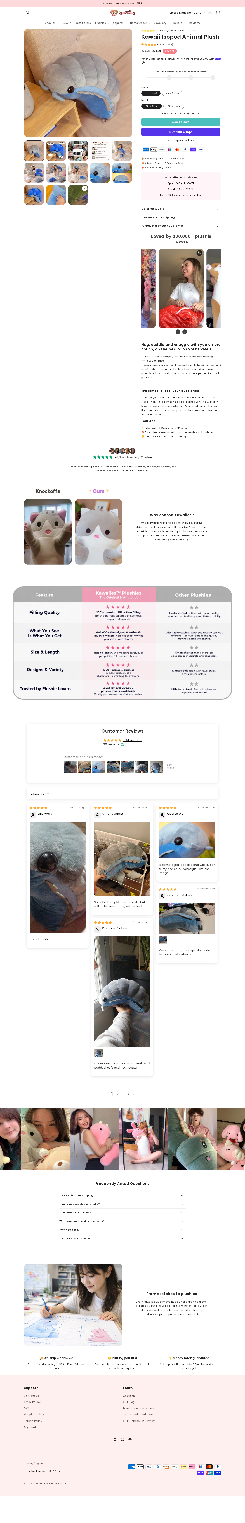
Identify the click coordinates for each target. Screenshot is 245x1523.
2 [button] (118, 1094)
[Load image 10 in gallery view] (122, 173)
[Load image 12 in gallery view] (56, 195)
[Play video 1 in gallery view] (78, 195)
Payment (30, 1427)
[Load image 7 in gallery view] (56, 173)
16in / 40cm (174, 106)
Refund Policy (33, 1421)
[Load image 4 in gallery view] (100, 151)
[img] (38, 808)
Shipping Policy (34, 1414)
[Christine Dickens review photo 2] (98, 1053)
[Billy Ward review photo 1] (58, 877)
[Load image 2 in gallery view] (56, 151)
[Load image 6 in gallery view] (34, 173)
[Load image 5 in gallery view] (122, 151)
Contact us (31, 1395)
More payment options (181, 140)
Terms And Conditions (138, 1414)
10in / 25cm (151, 106)
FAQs (27, 1408)
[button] (28, 13)
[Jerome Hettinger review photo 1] (187, 918)
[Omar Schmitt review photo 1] (122, 858)
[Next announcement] (220, 3)
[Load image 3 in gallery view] (78, 151)
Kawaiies (38, 1483)
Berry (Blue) (172, 93)
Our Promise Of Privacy (139, 1421)
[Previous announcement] (25, 3)
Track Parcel (32, 1402)
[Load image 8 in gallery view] (78, 173)
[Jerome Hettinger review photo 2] (163, 939)
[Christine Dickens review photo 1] (122, 991)
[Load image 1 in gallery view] (34, 151)
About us (129, 1395)
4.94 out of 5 (132, 740)
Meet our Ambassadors (138, 1408)
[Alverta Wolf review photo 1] (187, 840)
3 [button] (123, 1094)
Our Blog (129, 1402)
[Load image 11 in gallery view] (34, 195)
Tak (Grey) (151, 93)
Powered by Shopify (55, 1483)
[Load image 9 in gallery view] (100, 173)
